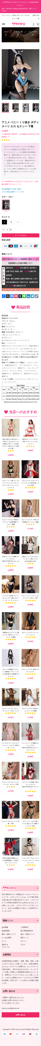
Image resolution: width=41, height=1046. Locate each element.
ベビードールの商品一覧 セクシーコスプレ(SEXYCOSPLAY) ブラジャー (30, 785)
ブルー (6, 211)
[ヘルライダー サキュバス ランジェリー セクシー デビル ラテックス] (30, 847)
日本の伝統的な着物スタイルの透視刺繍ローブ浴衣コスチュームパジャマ (11, 860)
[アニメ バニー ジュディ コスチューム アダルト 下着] (30, 584)
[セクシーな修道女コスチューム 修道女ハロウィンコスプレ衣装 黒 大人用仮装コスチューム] (10, 658)
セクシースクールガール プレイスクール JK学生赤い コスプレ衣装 (30, 483)
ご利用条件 (24, 927)
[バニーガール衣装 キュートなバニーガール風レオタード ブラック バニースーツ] (10, 584)
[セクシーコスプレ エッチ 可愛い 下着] (10, 810)
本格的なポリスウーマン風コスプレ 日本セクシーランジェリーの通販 (10, 635)
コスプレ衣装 (18, 33)
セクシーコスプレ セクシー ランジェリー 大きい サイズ (10, 710)
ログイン (23, 941)
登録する (5, 944)
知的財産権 (6, 931)
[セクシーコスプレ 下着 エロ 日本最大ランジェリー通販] (30, 508)
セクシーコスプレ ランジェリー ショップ (30, 634)
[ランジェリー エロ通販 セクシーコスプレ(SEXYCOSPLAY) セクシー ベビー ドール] (30, 732)
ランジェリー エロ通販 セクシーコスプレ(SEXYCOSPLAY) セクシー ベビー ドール (30, 746)
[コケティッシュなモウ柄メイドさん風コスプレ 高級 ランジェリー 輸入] (30, 810)
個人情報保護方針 (26, 931)
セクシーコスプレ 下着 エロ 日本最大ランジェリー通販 (30, 521)
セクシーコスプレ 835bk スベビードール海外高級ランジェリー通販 (10, 522)
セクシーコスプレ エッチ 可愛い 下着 (10, 822)
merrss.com (20, 1029)
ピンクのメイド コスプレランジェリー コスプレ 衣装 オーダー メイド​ (10, 745)
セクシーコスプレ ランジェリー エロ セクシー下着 (10, 783)
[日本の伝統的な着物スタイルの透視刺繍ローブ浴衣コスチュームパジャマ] (10, 847)
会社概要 (5, 927)
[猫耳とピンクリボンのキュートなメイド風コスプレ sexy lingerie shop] (30, 545)
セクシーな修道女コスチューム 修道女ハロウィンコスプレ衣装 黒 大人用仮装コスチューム (10, 673)
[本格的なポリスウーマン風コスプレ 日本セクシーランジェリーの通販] (10, 621)
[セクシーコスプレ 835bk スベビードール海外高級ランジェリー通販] (10, 508)
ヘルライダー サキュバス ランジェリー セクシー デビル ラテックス (30, 860)
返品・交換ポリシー (27, 934)
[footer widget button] (20, 888)
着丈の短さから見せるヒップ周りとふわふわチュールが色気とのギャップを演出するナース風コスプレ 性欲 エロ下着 (10, 443)
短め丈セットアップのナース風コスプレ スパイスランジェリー (30, 441)
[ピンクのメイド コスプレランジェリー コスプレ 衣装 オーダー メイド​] (10, 732)
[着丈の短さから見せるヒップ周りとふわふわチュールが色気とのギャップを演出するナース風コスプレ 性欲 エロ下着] (10, 428)
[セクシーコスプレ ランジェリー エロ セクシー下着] (10, 771)
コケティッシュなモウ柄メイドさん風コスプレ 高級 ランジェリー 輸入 (30, 823)
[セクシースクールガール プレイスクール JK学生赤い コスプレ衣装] (30, 469)
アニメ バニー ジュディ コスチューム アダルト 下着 (30, 597)
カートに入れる (20, 235)
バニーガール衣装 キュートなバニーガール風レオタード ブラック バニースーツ (10, 598)
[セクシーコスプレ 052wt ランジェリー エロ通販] (30, 697)
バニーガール (32, 33)
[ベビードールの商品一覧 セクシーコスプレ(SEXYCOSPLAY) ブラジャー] (30, 771)
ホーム (6, 33)
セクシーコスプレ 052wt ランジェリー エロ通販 (30, 710)
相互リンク (24, 938)
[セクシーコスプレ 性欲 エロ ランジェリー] (30, 658)
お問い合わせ (35, 17)
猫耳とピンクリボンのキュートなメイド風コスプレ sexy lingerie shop (30, 559)
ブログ (22, 944)
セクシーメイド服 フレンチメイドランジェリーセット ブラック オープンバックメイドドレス (10, 484)
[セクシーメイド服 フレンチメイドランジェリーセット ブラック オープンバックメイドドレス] (10, 469)
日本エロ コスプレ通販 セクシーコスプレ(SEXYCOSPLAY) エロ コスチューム (10, 560)
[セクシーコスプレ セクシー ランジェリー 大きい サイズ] (10, 697)
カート (4, 941)
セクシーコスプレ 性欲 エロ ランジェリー (30, 670)
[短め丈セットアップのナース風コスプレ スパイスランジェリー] (30, 428)
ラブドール (6, 947)
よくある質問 (6, 938)
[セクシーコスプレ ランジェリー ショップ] (30, 621)
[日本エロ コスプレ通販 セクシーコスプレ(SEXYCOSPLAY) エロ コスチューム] (10, 545)
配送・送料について (9, 934)
